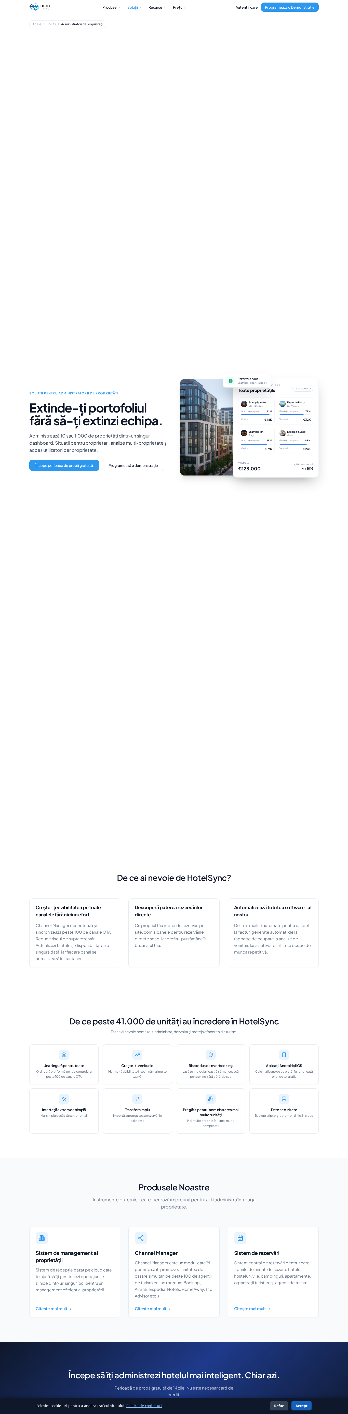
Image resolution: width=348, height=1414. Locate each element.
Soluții (132, 7)
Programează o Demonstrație (290, 7)
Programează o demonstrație (133, 465)
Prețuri (178, 7)
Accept (301, 1405)
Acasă (37, 24)
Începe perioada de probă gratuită (64, 465)
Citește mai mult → (54, 1308)
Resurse (155, 7)
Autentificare (247, 7)
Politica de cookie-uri (144, 1405)
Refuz (279, 1405)
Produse (109, 7)
